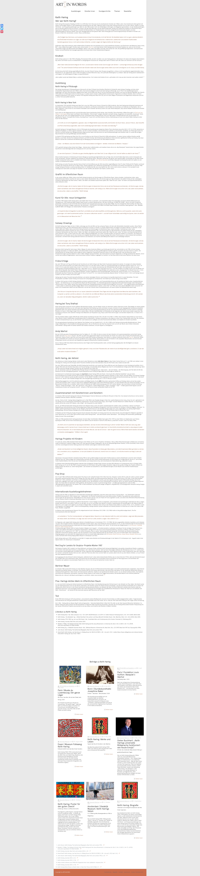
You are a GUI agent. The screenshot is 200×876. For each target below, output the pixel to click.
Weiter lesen (79, 714)
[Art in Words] (71, 4)
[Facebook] (1, 25)
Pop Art (131, 337)
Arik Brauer (109, 534)
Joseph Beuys (125, 534)
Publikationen (108, 872)
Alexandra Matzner (94, 686)
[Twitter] (1, 28)
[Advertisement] (101, 646)
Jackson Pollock (130, 123)
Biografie (115, 872)
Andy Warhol (68, 335)
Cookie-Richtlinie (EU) (137, 872)
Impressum (127, 872)
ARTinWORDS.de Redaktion (66, 686)
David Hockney (117, 534)
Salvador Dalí (133, 534)
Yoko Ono (91, 47)
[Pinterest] (1, 31)
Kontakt (121, 872)
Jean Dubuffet (140, 123)
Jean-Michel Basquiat (101, 160)
